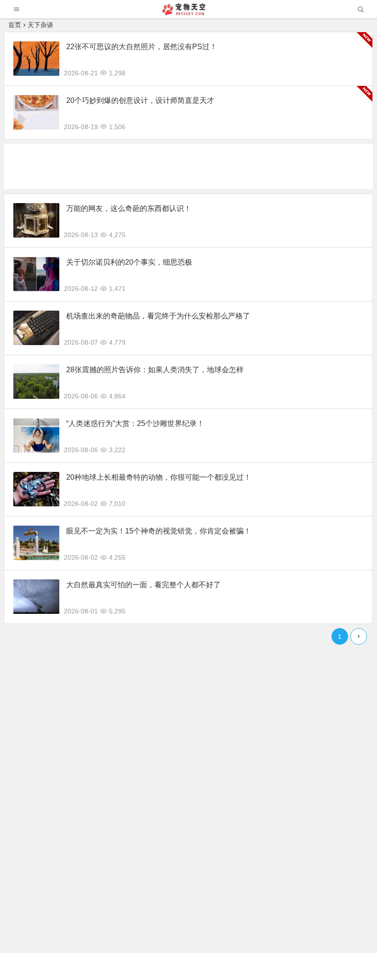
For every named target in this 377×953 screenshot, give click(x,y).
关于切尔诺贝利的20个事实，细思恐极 (129, 262)
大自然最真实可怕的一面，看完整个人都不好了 (143, 585)
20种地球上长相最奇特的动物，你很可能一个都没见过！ (158, 477)
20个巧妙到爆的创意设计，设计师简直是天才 (140, 100)
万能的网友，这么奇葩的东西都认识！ (128, 208)
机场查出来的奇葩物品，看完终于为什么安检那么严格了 (158, 316)
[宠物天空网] (188, 13)
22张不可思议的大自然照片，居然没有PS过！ (141, 47)
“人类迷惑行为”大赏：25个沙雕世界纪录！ (135, 423)
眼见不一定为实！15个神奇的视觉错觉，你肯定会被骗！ (158, 531)
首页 (14, 24)
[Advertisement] (171, 164)
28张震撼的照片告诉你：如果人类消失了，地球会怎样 (155, 370)
